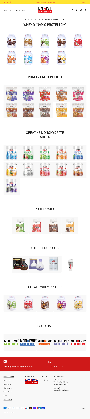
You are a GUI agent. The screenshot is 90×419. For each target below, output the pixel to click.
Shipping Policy (8, 388)
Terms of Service (8, 392)
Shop (10, 10)
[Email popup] (72, 10)
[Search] (77, 10)
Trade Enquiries (8, 400)
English (83, 2)
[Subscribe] (85, 362)
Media (5, 396)
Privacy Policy (7, 380)
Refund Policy (7, 384)
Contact (18, 10)
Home (5, 10)
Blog (23, 10)
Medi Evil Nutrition (10, 412)
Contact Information (9, 376)
